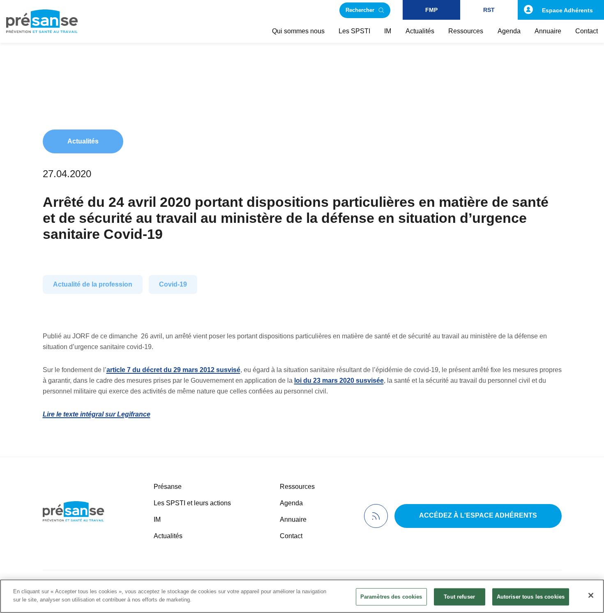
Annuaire (293, 519)
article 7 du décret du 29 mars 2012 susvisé (173, 369)
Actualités (83, 141)
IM (157, 519)
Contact (291, 535)
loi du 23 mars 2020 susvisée (339, 380)
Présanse (168, 486)
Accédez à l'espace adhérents (478, 515)
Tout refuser (459, 597)
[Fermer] (591, 595)
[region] (302, 596)
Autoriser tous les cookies (531, 597)
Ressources (297, 486)
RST (489, 10)
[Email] (22, 203)
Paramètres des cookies (391, 597)
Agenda (291, 503)
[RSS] (376, 516)
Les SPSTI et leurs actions (192, 503)
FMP (431, 10)
